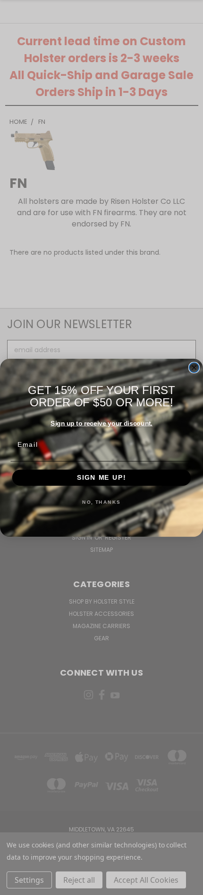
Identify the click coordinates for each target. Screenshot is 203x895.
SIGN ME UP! (101, 477)
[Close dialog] (194, 367)
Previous (14, 885)
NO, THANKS (101, 502)
